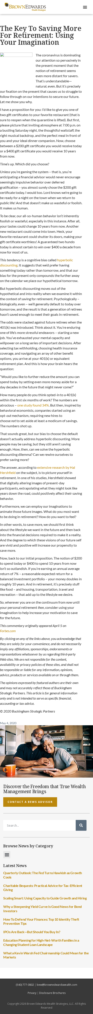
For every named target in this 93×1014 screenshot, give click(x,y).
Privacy (32, 993)
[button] (85, 7)
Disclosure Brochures (52, 993)
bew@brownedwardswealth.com (57, 985)
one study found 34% (33, 405)
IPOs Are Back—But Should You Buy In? (31, 932)
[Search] (81, 825)
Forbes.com (8, 631)
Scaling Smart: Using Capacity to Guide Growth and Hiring (45, 898)
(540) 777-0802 (25, 985)
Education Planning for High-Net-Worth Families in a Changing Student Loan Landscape (41, 942)
